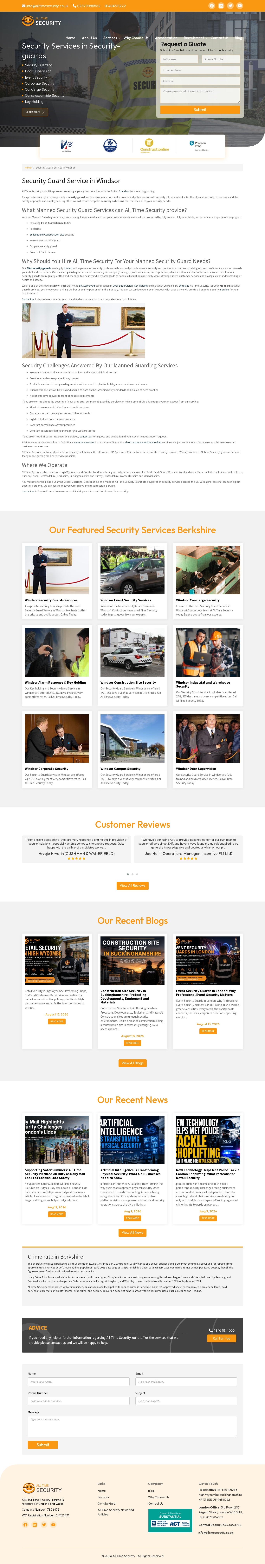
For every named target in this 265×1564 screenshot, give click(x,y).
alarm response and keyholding (143, 442)
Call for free (221, 1338)
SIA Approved (87, 285)
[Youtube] (239, 5)
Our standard (106, 1503)
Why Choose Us (136, 38)
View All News (132, 1232)
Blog (238, 38)
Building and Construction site (47, 234)
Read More (56, 1021)
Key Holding (141, 285)
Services (103, 1497)
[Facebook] (211, 5)
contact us (86, 436)
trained (68, 268)
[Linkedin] (221, 5)
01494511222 (115, 6)
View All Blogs (133, 1063)
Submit (200, 109)
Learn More (32, 112)
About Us (89, 38)
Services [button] (110, 38)
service (224, 289)
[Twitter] (230, 5)
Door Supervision (123, 285)
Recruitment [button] (194, 38)
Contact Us (155, 1503)
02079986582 (88, 6)
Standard (124, 191)
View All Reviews (132, 885)
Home (70, 38)
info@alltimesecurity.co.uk (46, 6)
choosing (184, 285)
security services (84, 442)
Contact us (219, 38)
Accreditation (166, 38)
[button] (128, 874)
